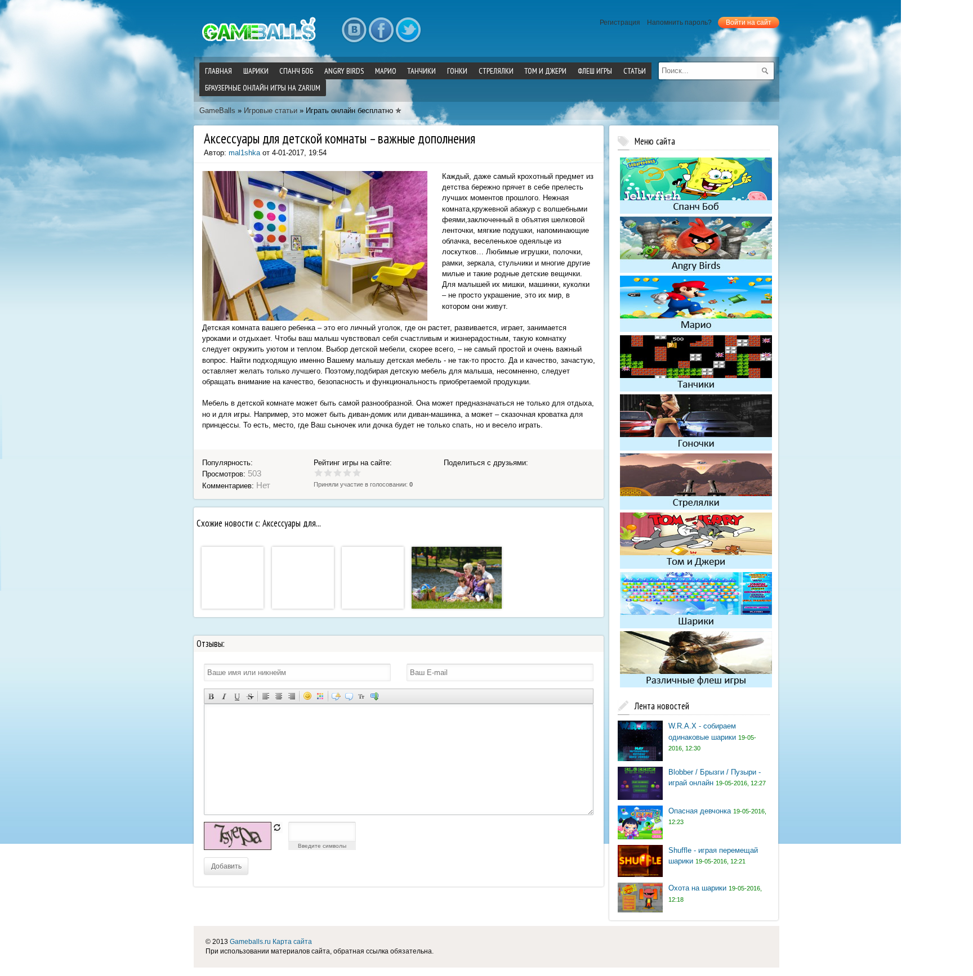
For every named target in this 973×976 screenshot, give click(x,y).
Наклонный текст (223, 696)
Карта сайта (292, 941)
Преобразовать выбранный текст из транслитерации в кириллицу (361, 696)
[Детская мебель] (303, 606)
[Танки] (696, 389)
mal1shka (244, 153)
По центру (278, 696)
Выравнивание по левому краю (265, 696)
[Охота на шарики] (640, 910)
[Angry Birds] (696, 270)
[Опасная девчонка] (640, 837)
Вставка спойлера (374, 696)
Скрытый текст (335, 696)
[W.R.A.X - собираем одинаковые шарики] (640, 758)
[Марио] (696, 329)
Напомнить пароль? (679, 22)
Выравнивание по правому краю (291, 696)
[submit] (765, 70)
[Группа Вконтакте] (354, 30)
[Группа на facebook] (381, 30)
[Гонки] (696, 448)
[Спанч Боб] (696, 211)
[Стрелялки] (696, 507)
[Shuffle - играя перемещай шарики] (640, 874)
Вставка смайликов (307, 696)
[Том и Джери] (696, 566)
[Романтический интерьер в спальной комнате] (373, 606)
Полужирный (210, 696)
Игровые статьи (270, 110)
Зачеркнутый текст (249, 696)
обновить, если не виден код (277, 827)
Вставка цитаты (348, 696)
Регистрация (620, 22)
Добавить (226, 865)
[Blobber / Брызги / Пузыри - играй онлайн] (640, 797)
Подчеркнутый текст (236, 696)
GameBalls (217, 110)
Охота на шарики (697, 888)
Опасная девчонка (699, 811)
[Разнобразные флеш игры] (696, 684)
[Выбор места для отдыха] (457, 606)
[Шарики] (696, 625)
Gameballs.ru (250, 941)
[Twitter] (408, 30)
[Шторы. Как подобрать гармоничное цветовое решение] (233, 606)
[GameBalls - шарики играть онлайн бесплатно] (261, 42)
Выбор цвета (320, 696)
